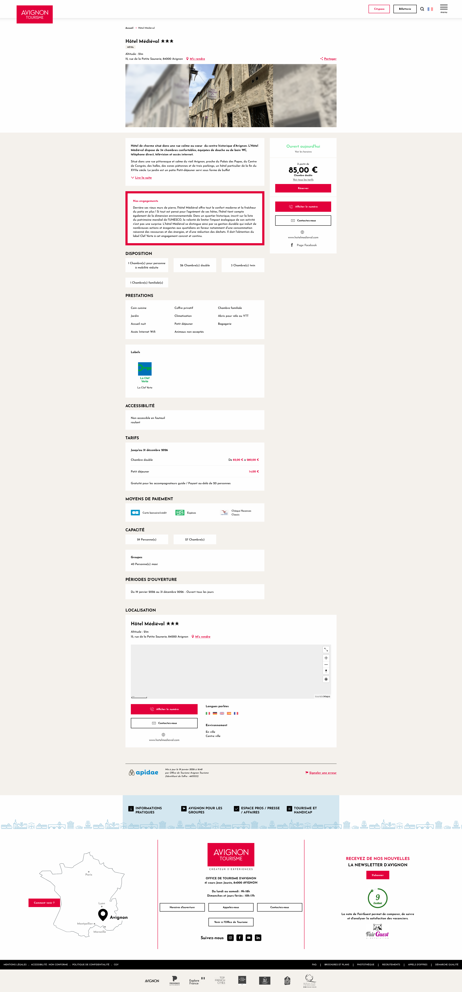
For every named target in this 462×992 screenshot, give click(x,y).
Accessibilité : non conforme (49, 964)
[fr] (430, 9)
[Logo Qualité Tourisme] (310, 981)
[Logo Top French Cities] (219, 981)
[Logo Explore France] (197, 980)
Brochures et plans (336, 964)
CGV (116, 964)
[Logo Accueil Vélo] (287, 980)
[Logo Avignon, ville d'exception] (152, 981)
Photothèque (365, 964)
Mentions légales (15, 964)
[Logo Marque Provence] (174, 980)
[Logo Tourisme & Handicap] (265, 981)
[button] (422, 9)
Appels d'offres (417, 964)
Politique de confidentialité (90, 964)
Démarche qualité (446, 964)
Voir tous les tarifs (303, 179)
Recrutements (391, 964)
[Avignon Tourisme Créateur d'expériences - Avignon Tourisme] (35, 14)
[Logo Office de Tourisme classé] (242, 980)
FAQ (314, 964)
